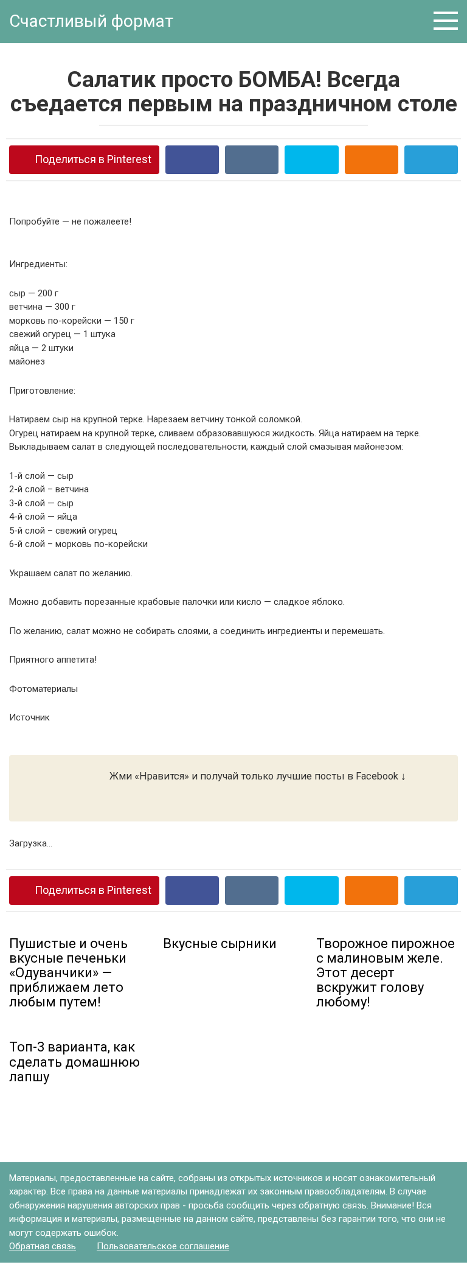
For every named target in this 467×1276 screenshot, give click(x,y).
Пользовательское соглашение (163, 1246)
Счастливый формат (91, 21)
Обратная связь (42, 1246)
